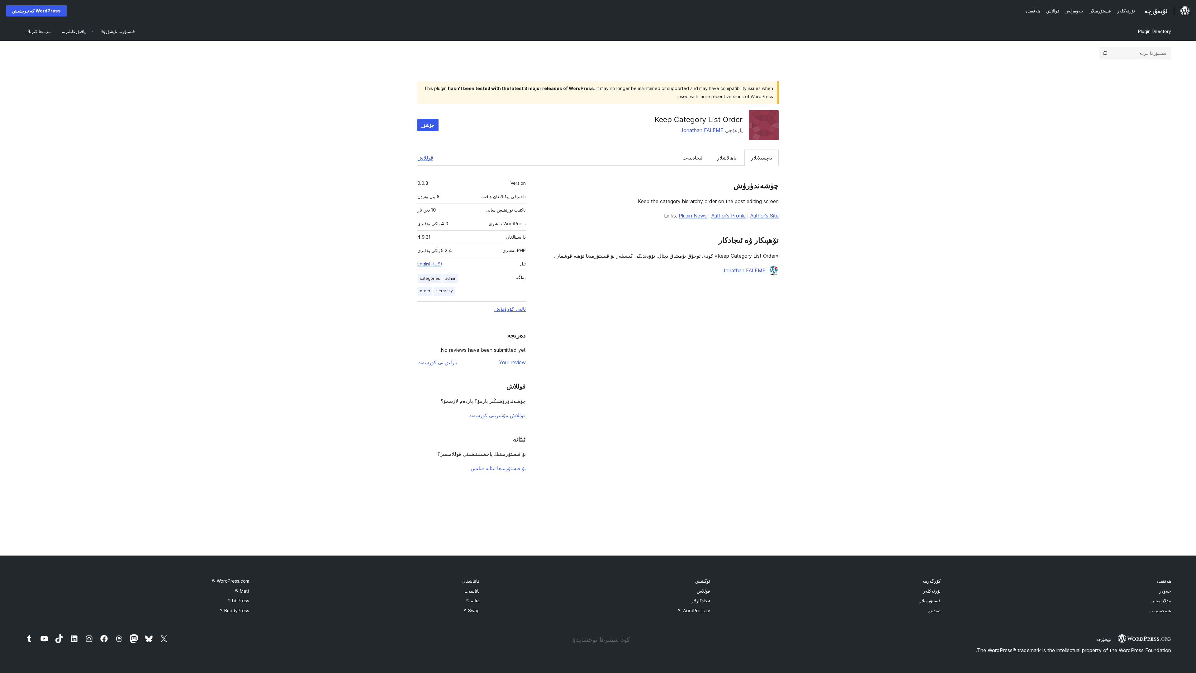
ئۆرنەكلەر (932, 591)
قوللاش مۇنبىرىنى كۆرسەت (497, 415)
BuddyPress (234, 610)
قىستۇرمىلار (930, 600)
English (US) (429, 263)
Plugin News (693, 215)
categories (430, 278)
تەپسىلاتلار (761, 158)
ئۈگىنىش (702, 581)
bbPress (238, 600)
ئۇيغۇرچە (1104, 639)
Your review (512, 362)
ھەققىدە (1163, 581)
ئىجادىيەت (692, 158)
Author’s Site (764, 215)
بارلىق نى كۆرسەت (437, 362)
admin (450, 278)
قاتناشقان (471, 581)
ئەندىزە (934, 610)
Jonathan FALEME (702, 130)
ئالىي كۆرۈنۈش (510, 309)
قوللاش (425, 158)
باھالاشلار (726, 158)
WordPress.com (230, 581)
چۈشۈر (427, 125)
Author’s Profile (728, 215)
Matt (242, 591)
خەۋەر (1165, 591)
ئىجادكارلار (700, 600)
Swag (471, 610)
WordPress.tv (693, 610)
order (425, 291)
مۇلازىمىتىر (1161, 600)
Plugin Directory (1154, 31)
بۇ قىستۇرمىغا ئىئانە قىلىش (498, 468)
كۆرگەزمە (931, 581)
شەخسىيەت (1160, 610)
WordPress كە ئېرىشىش (36, 10)
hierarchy (444, 291)
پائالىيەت (472, 591)
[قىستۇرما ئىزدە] (1105, 53)
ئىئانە (473, 600)
